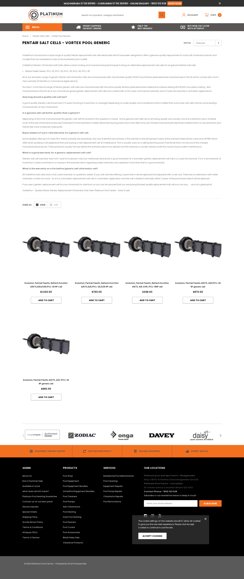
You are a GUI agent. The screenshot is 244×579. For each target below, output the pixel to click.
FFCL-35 (86, 71)
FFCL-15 (50, 71)
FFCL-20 (59, 71)
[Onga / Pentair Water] (122, 435)
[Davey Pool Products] (162, 435)
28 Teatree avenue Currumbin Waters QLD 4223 (168, 487)
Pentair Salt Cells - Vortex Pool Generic (52, 36)
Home (25, 36)
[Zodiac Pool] (82, 435)
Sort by (187, 42)
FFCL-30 (77, 71)
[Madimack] (42, 435)
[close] (220, 3)
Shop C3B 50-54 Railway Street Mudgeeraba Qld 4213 (171, 479)
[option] (88, 27)
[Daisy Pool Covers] (201, 435)
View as (27, 204)
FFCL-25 (68, 71)
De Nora (148, 77)
